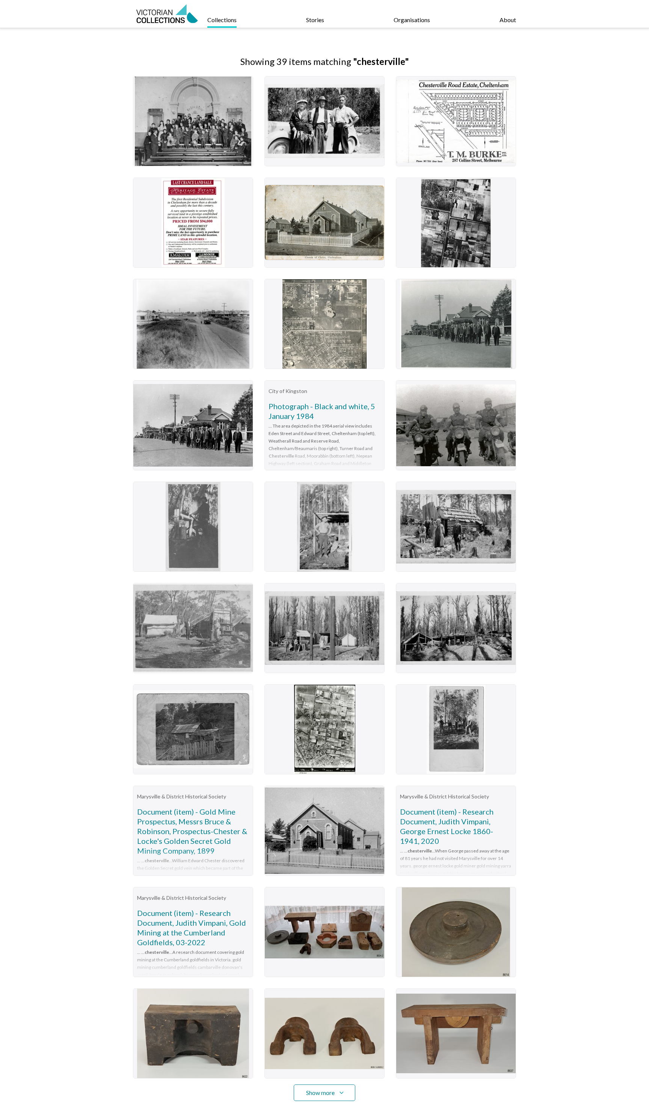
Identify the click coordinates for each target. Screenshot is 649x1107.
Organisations (412, 19)
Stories (315, 19)
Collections (222, 19)
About (508, 19)
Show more (320, 1092)
